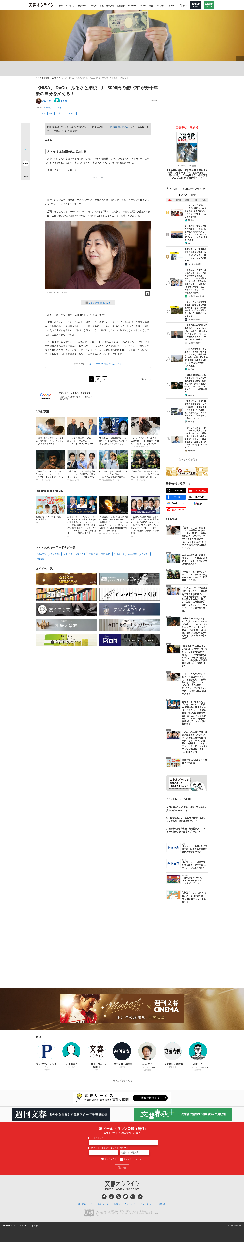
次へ (143, 379)
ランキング (70, 6)
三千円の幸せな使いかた (118, 127)
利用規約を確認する (109, 1159)
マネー (51, 113)
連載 (102, 6)
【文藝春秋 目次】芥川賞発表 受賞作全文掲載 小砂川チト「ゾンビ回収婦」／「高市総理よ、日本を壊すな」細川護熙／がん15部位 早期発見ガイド (187, 174)
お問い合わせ (103, 1204)
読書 (151, 6)
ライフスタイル (70, 113)
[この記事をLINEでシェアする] (25, 155)
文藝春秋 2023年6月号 (52, 108)
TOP (37, 78)
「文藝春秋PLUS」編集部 (196, 296)
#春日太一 (144, 554)
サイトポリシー (147, 1204)
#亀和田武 (105, 554)
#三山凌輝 (132, 554)
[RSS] (140, 1196)
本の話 (35, 1226)
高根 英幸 (191, 220)
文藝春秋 (121, 6)
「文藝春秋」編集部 (194, 343)
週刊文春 (110, 6)
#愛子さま (80, 554)
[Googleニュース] (125, 1196)
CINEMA (142, 6)
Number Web (9, 1226)
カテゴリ (82, 6)
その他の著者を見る (122, 1080)
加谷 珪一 (65, 101)
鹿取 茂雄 (191, 369)
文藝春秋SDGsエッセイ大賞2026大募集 (48, 519)
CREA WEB (23, 1226)
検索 (185, 6)
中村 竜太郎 (191, 451)
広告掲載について (85, 1204)
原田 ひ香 (46, 101)
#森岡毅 (40, 559)
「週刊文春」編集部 (194, 264)
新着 (61, 6)
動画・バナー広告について (124, 1204)
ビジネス (54, 78)
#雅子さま (68, 554)
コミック (160, 6)
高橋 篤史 (191, 395)
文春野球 (171, 6)
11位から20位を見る (187, 459)
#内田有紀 (93, 554)
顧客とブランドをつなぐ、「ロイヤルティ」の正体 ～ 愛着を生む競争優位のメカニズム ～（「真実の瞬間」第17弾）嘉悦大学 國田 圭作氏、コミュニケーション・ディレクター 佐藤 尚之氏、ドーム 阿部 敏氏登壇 (81, 526)
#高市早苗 (41, 554)
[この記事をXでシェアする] (25, 128)
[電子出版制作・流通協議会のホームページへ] (89, 1213)
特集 (93, 6)
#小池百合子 (119, 554)
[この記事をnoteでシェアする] (26, 164)
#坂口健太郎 (54, 554)
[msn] (132, 1196)
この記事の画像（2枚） (101, 303)
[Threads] (118, 1196)
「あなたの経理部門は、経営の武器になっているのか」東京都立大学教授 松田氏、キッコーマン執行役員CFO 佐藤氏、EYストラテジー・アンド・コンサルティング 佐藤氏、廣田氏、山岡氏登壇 (145, 526)
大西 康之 (191, 422)
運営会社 (162, 1204)
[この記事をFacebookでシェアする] (25, 137)
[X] (111, 1196)
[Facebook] (104, 1196)
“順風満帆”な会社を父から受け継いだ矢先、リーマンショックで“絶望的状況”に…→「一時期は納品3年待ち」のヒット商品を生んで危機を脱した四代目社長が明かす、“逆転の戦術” (113, 525)
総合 (193, 194)
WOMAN (132, 6)
